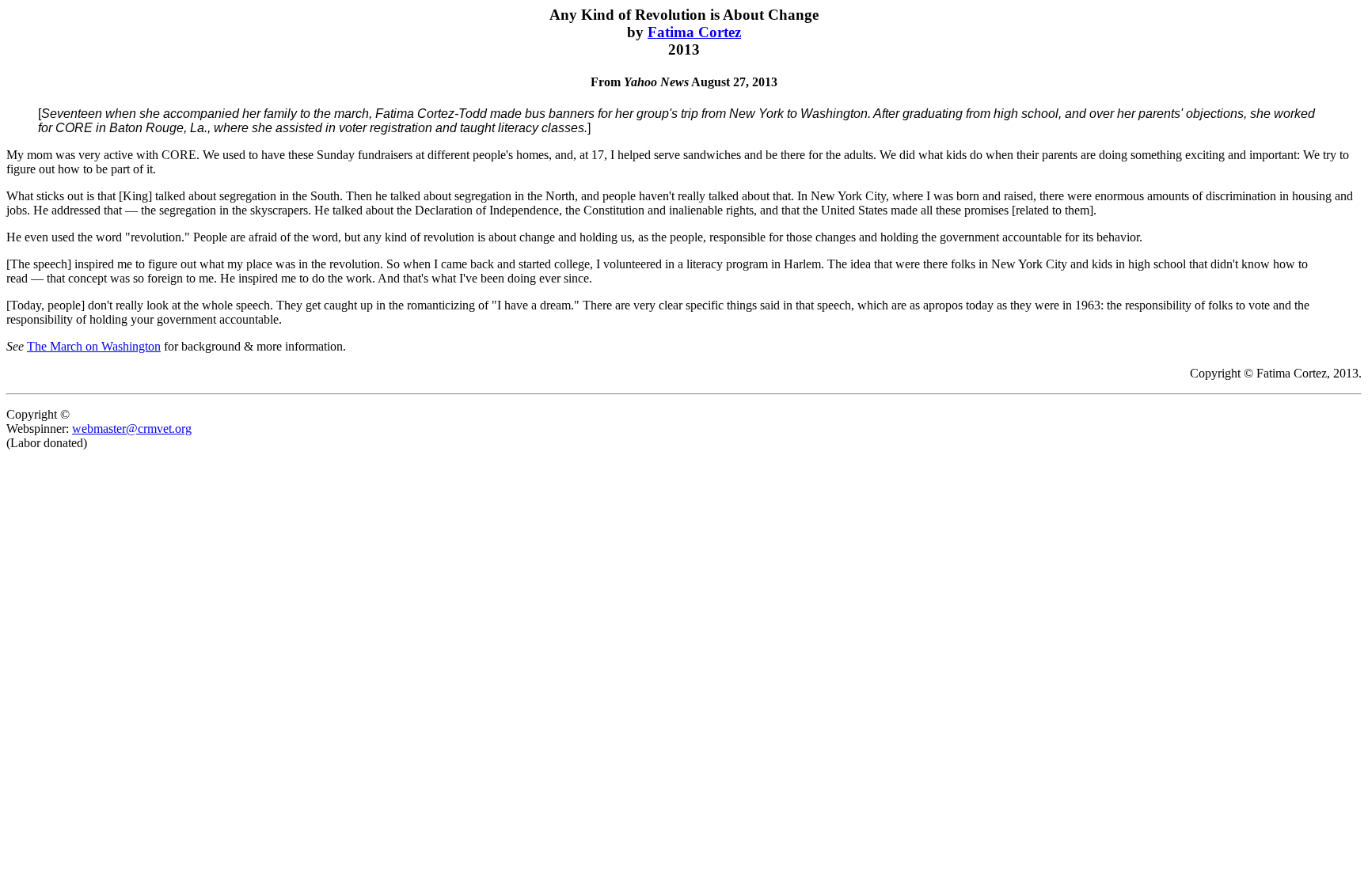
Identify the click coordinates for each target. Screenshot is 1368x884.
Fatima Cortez (694, 32)
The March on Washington (94, 346)
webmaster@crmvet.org (132, 428)
